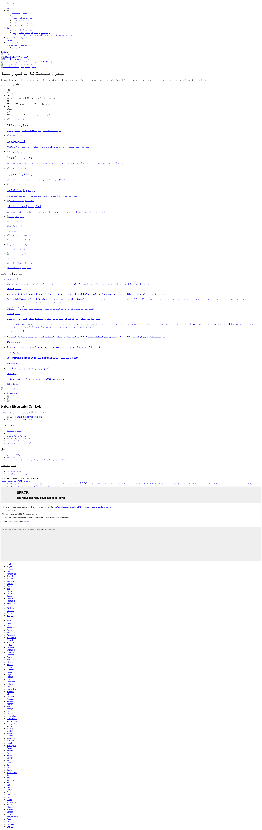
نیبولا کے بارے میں (17, 37)
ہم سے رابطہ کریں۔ (17, 45)
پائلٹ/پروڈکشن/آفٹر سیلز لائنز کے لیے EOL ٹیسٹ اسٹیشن (43, 35)
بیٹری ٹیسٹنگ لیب (22, 23)
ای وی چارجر (18, 15)
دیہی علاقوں (20, 483)
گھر (9, 8)
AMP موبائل (24, 481)
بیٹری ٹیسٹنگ (20, 13)
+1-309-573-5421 (27, 419)
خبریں (10, 40)
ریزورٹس (6, 486)
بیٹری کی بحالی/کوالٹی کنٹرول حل (31, 32)
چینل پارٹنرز (14, 42)
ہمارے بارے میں (15, 471)
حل (8, 27)
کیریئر (16, 47)
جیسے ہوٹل (7, 483)
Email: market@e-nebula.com (29, 417)
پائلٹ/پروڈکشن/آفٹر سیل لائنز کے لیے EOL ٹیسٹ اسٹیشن (37, 459)
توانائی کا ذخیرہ (22, 18)
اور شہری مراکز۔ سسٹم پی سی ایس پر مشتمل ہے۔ (53, 483)
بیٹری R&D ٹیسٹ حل (22, 30)
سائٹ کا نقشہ (8, 481)
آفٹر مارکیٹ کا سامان (24, 25)
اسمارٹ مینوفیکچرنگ (24, 20)
